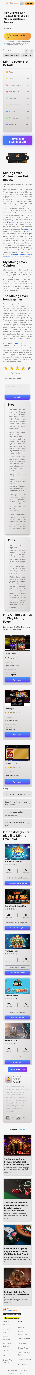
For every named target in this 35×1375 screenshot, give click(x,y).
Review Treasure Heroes (18, 967)
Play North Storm (17, 1062)
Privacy (26, 1353)
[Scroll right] (31, 50)
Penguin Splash (25, 254)
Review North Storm (17, 1057)
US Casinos (7, 1351)
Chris (12, 1117)
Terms (20, 1353)
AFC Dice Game (23, 1364)
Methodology (22, 45)
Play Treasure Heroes (17, 973)
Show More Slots (17, 1069)
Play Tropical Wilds (17, 1017)
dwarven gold (12, 222)
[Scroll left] (26, 50)
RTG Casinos (7, 1355)
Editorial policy (14, 45)
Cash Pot (9, 257)
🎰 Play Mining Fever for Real (16, 36)
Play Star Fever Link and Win (17, 883)
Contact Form (23, 1348)
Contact (24, 1117)
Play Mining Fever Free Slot (17, 140)
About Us (21, 1327)
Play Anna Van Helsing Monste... (17, 928)
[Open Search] (22, 3)
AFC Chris (13, 28)
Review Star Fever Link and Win (17, 878)
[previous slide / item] (8, 158)
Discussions (22, 1343)
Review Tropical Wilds (17, 1012)
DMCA (20, 1355)
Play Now (17, 680)
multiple (28, 229)
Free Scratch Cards (25, 1360)
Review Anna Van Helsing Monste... (17, 923)
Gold (16, 343)
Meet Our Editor (24, 1339)
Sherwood (14, 254)
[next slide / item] (27, 158)
